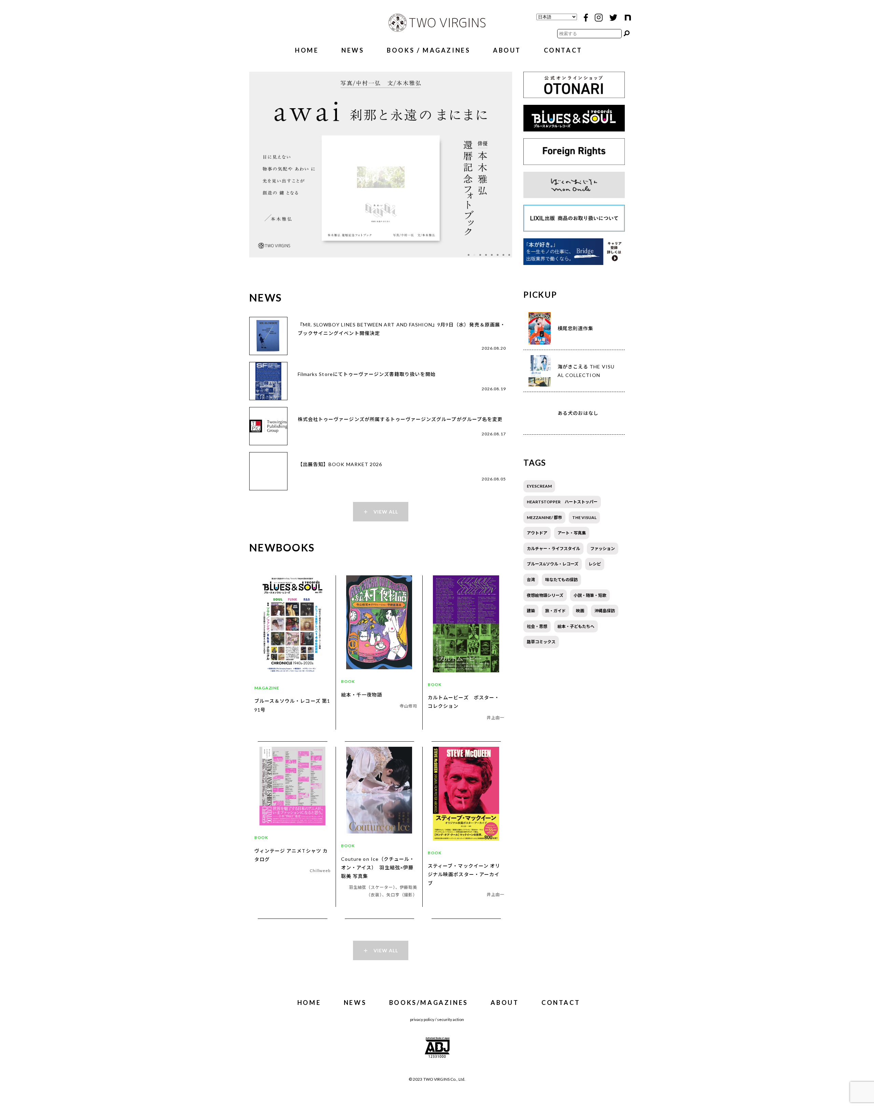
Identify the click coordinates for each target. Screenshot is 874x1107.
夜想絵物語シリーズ (545, 595)
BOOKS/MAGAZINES (428, 1002)
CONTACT (563, 50)
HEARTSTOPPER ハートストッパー (562, 501)
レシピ (595, 563)
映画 (580, 610)
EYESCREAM (539, 486)
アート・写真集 (572, 532)
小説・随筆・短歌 (590, 595)
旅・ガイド (555, 610)
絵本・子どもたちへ (576, 626)
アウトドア (537, 532)
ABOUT (507, 50)
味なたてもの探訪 (561, 579)
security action (450, 1019)
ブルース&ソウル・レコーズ (552, 563)
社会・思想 (537, 626)
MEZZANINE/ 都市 (544, 517)
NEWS (352, 50)
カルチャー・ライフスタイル (553, 548)
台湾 (531, 579)
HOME (307, 50)
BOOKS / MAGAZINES (428, 50)
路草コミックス (541, 641)
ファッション (602, 548)
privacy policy (422, 1019)
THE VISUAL (584, 517)
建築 (531, 610)
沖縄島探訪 (604, 610)
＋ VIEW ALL (380, 512)
